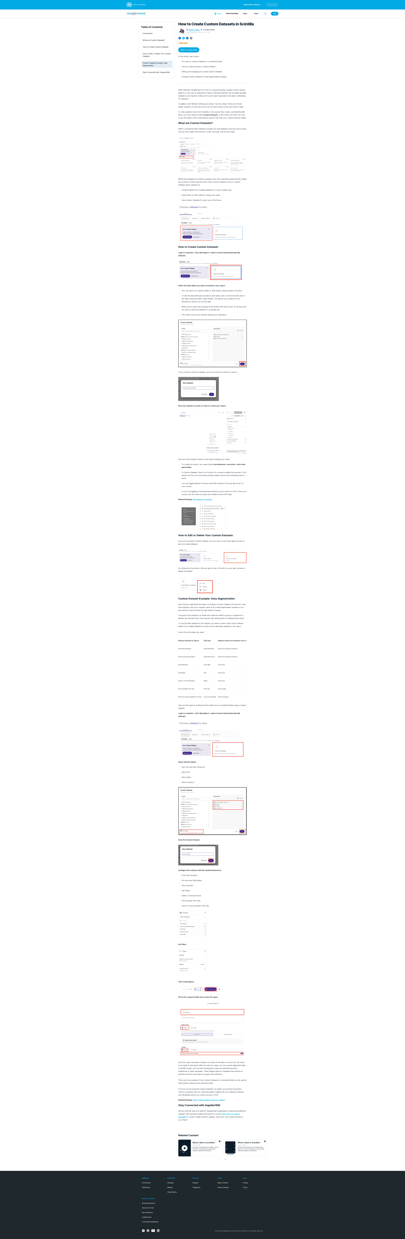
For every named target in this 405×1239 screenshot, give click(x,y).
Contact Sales (272, 5)
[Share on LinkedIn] (187, 38)
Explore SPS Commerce (252, 5)
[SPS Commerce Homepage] (136, 4)
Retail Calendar (223, 1187)
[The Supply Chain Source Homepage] (152, 13)
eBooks (170, 1187)
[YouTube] (153, 1230)
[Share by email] (191, 38)
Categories (196, 1187)
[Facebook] (148, 1230)
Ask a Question (147, 1212)
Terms (245, 1187)
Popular (195, 1183)
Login (275, 14)
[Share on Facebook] (179, 38)
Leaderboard (146, 1217)
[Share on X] (183, 38)
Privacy (245, 1183)
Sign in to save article (188, 50)
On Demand (146, 1183)
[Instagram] (143, 1230)
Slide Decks (146, 1187)
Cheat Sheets (172, 1192)
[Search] (265, 13)
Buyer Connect (223, 1183)
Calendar (170, 1183)
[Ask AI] (218, 13)
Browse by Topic (148, 1208)
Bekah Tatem (194, 30)
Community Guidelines (150, 1222)
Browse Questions (148, 1203)
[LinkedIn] (158, 1230)
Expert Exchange (232, 13)
